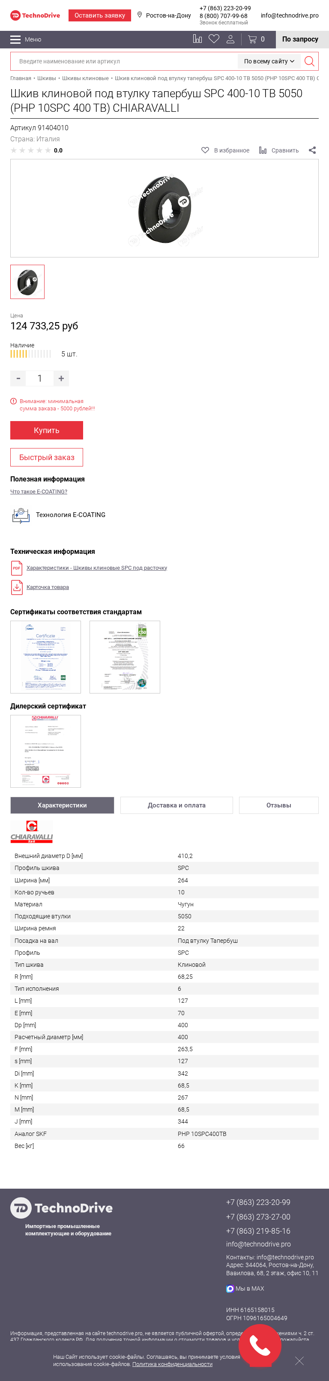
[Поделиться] (312, 150)
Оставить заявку (100, 15)
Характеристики (62, 805)
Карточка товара (48, 587)
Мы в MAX (250, 1288)
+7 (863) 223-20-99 (225, 8)
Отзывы (278, 805)
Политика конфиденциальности (172, 1364)
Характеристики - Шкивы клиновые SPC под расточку (97, 568)
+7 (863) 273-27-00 (258, 1216)
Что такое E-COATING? (38, 491)
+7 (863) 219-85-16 (258, 1230)
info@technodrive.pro (290, 15)
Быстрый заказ (47, 457)
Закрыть (299, 1361)
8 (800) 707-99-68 (224, 15)
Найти (309, 61)
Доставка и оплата (177, 805)
